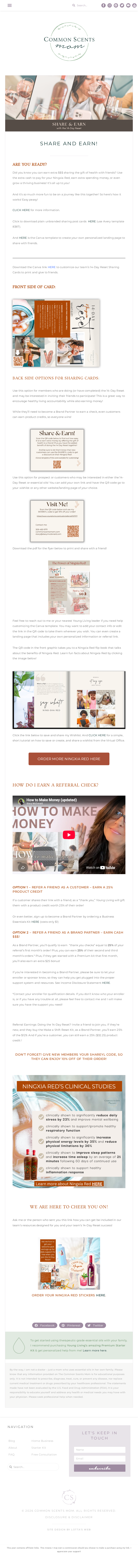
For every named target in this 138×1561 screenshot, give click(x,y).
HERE (92, 221)
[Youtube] (128, 5)
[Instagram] (109, 5)
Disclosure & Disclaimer (69, 1517)
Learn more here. (95, 1350)
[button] (9, 5)
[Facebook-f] (103, 5)
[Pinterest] (116, 5)
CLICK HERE (21, 210)
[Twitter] (122, 5)
